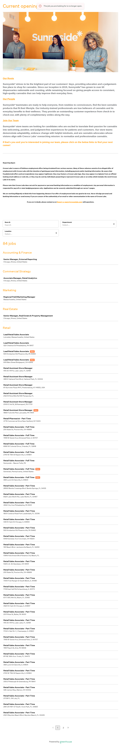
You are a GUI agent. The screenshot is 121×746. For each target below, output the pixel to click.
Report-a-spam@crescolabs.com (69, 202)
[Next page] (68, 728)
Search (7, 222)
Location (8, 231)
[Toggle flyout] (113, 224)
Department (67, 222)
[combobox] (62, 225)
